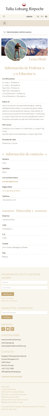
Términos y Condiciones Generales (14, 394)
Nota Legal (5, 387)
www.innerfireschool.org (11, 339)
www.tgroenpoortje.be (11, 191)
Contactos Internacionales (11, 376)
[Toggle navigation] (3, 16)
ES (46, 16)
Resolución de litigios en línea (12, 402)
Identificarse (7, 294)
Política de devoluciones (10, 397)
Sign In (29, 17)
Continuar (7, 317)
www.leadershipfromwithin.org (13, 346)
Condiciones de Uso (8, 389)
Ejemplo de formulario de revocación (14, 399)
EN (42, 16)
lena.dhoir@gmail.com (10, 181)
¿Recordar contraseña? (9, 301)
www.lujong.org (7, 343)
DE (38, 16)
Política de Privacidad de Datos (12, 392)
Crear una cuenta (7, 298)
